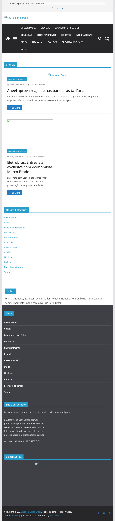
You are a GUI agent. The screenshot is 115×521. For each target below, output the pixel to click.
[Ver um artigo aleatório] (107, 38)
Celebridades (28, 27)
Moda (24, 42)
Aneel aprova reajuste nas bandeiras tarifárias (46, 90)
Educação (26, 34)
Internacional (84, 34)
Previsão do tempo (73, 42)
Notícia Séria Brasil (38, 84)
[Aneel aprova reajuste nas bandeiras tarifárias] (57, 75)
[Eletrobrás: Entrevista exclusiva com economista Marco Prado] (30, 134)
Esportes (66, 34)
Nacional (37, 42)
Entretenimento (46, 34)
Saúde (24, 49)
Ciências (45, 27)
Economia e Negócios (67, 27)
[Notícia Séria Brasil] (7, 38)
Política (52, 42)
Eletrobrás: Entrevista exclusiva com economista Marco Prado (29, 167)
